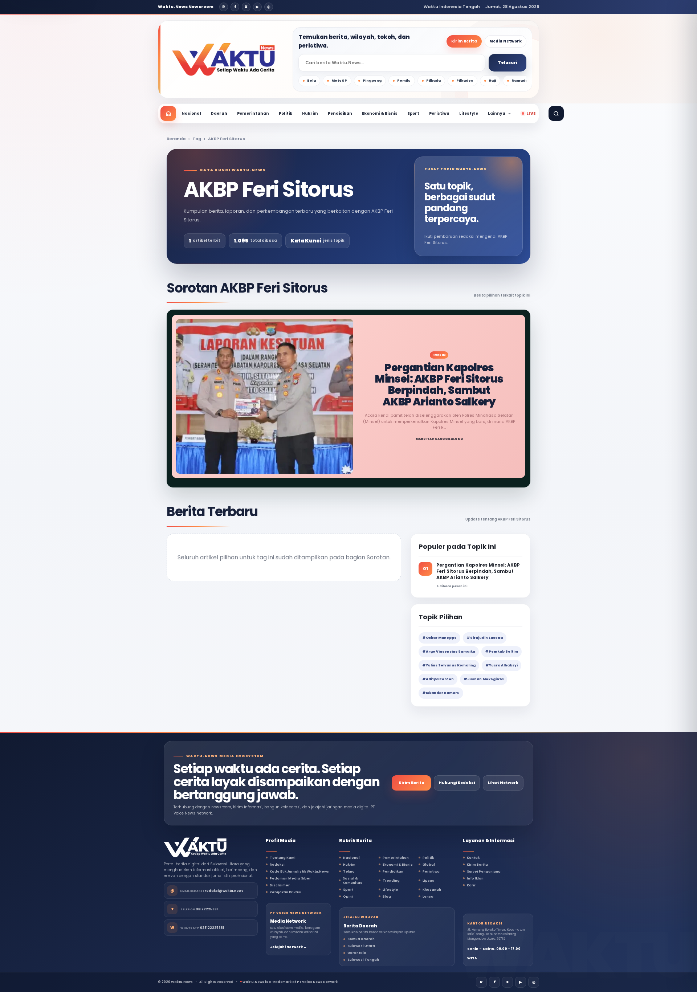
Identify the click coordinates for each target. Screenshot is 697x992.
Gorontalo (356, 953)
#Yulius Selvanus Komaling (449, 665)
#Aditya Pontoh (438, 679)
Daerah (219, 113)
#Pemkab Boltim (501, 651)
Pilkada (433, 80)
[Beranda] (168, 113)
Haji (492, 80)
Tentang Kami (282, 858)
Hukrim (310, 113)
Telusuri (507, 62)
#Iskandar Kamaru (441, 693)
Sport (413, 113)
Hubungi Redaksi (457, 782)
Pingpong (372, 80)
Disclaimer (280, 885)
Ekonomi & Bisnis (380, 113)
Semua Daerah (361, 939)
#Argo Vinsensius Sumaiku (448, 651)
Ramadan (520, 80)
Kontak (473, 858)
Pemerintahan (253, 113)
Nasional (191, 113)
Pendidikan (340, 113)
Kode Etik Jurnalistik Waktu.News (299, 871)
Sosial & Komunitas (352, 880)
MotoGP (339, 80)
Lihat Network (503, 782)
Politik (285, 113)
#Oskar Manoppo (439, 638)
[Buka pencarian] (556, 113)
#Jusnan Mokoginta (484, 679)
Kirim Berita (464, 41)
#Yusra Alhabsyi (501, 665)
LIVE (530, 113)
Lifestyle (468, 113)
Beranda (176, 139)
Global (429, 864)
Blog (387, 896)
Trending (391, 880)
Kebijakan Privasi (285, 892)
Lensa (428, 896)
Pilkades (464, 80)
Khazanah (432, 889)
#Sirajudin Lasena (484, 638)
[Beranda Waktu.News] (223, 59)
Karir (471, 885)
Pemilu (404, 80)
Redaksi (277, 864)
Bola (311, 80)
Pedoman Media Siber (290, 878)
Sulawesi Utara (361, 946)
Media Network (505, 41)
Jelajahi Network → (288, 947)
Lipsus (428, 880)
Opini (348, 896)
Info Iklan (475, 878)
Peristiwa (439, 113)
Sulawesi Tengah (363, 960)
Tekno (349, 871)
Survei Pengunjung (484, 871)
